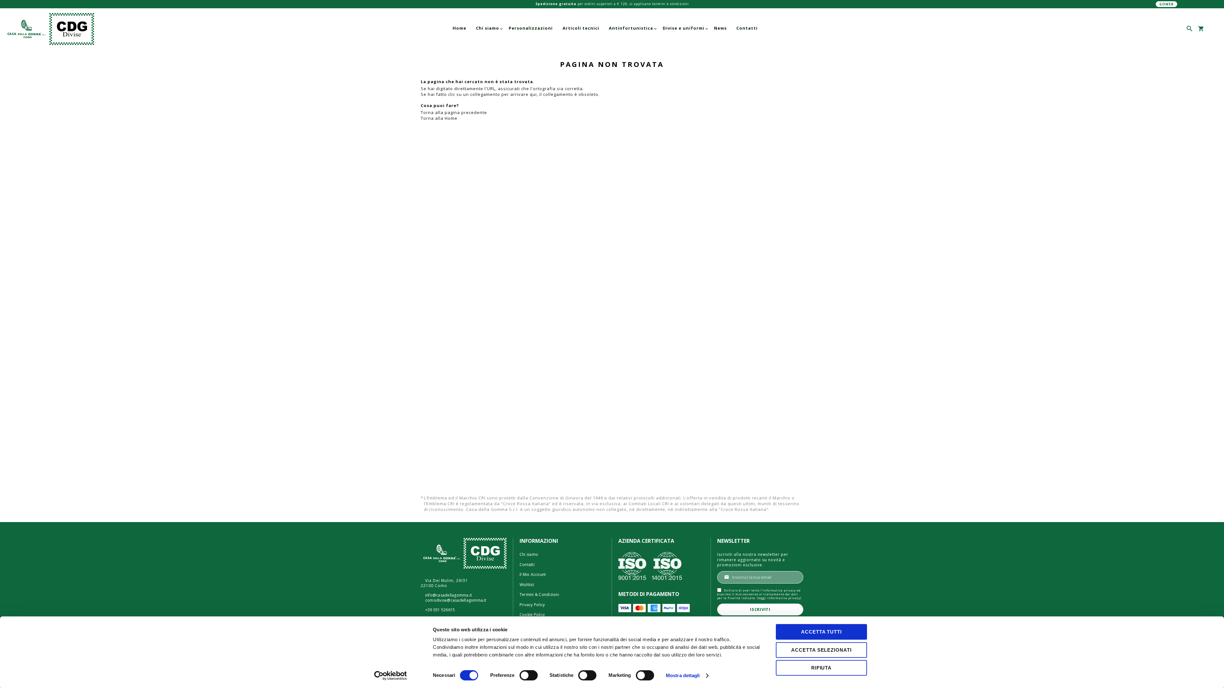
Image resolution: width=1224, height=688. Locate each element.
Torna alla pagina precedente (454, 112)
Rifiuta (821, 667)
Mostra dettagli (683, 675)
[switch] (529, 676)
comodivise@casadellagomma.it (455, 600)
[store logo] (126, 29)
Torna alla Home (439, 118)
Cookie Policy (532, 614)
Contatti (527, 564)
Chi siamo (529, 554)
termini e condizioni (670, 4)
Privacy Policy (532, 604)
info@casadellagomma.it (448, 595)
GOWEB (1166, 4)
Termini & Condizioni (539, 594)
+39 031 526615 (440, 610)
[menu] (605, 28)
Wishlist (527, 584)
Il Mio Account (533, 574)
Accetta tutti (821, 631)
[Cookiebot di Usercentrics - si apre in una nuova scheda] (391, 675)
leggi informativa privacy (779, 598)
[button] (1212, 28)
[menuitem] (459, 28)
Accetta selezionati (821, 650)
